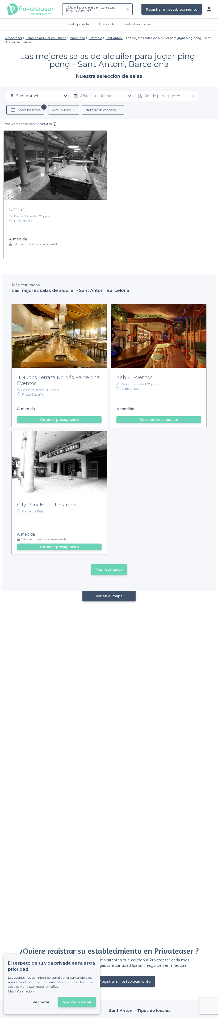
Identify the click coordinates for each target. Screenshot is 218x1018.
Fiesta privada (78, 24)
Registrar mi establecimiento (172, 9)
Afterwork (106, 24)
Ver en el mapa (109, 596)
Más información (21, 991)
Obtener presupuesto (59, 419)
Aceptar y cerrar (76, 1002)
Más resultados (109, 569)
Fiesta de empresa (137, 24)
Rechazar (40, 1002)
